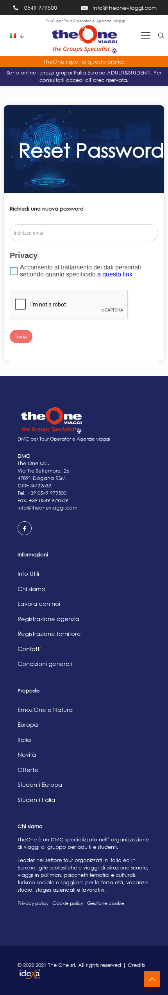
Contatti (29, 648)
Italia (24, 739)
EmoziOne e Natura (45, 709)
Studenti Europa (40, 784)
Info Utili (28, 573)
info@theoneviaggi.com (47, 508)
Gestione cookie (105, 903)
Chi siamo (31, 588)
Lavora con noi (39, 603)
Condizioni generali (45, 663)
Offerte (28, 769)
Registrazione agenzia (48, 618)
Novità (27, 754)
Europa (28, 724)
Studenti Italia (36, 799)
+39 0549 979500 (46, 493)
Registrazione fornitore (49, 633)
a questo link (114, 274)
